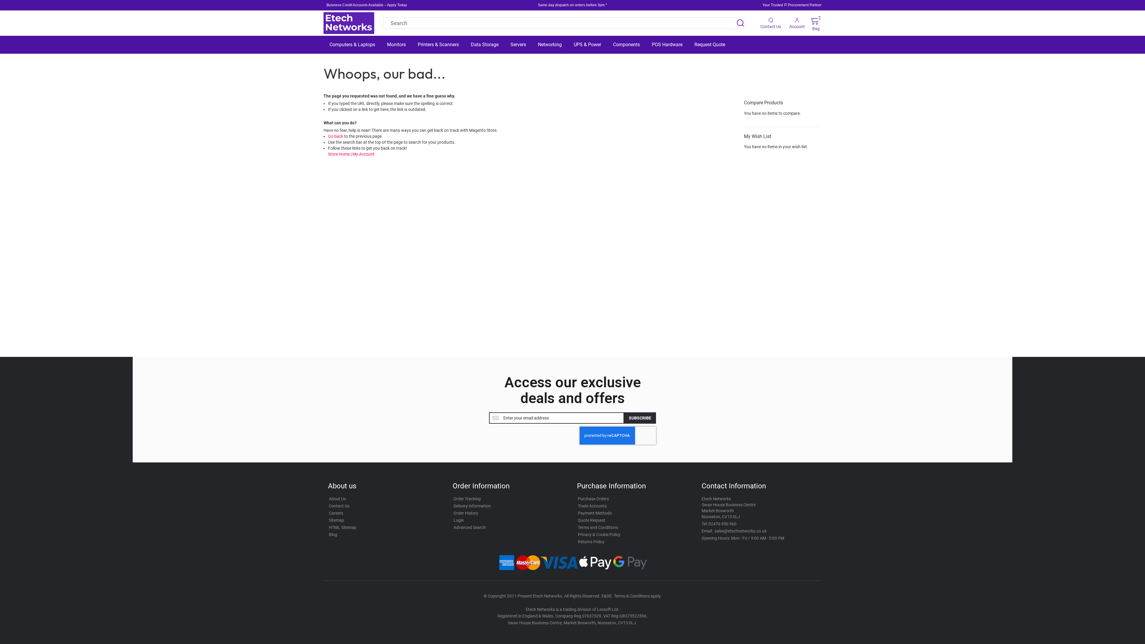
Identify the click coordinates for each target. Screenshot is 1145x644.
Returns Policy (591, 541)
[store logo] (349, 23)
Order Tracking (467, 498)
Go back (335, 136)
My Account (363, 154)
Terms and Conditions (598, 527)
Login (459, 520)
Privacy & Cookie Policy (599, 534)
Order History (466, 513)
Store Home (339, 154)
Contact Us (339, 506)
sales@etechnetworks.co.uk (740, 531)
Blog (333, 534)
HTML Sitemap (342, 527)
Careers (336, 513)
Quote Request (591, 520)
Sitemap (336, 520)
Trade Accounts (592, 506)
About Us (337, 498)
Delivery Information (472, 506)
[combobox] (564, 23)
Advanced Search (470, 527)
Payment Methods (595, 513)
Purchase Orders (593, 498)
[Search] (740, 23)
